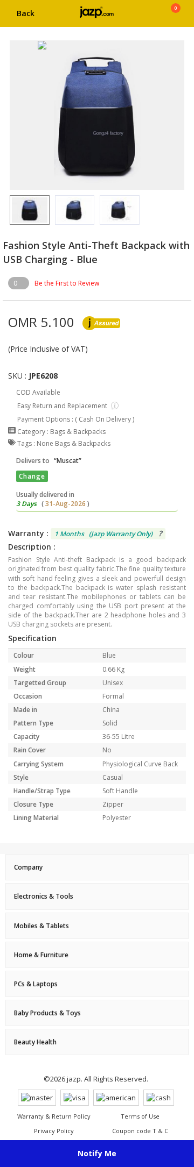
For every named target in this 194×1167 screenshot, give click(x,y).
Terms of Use (140, 1116)
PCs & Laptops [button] (36, 983)
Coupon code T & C (140, 1131)
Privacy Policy (54, 1131)
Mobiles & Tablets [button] (41, 925)
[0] (175, 17)
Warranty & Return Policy (54, 1116)
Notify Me (97, 1153)
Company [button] (28, 867)
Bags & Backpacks (78, 431)
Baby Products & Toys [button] (47, 1012)
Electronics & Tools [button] (43, 896)
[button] (9, 210)
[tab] (97, 867)
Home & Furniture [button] (41, 954)
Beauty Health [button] (35, 1042)
